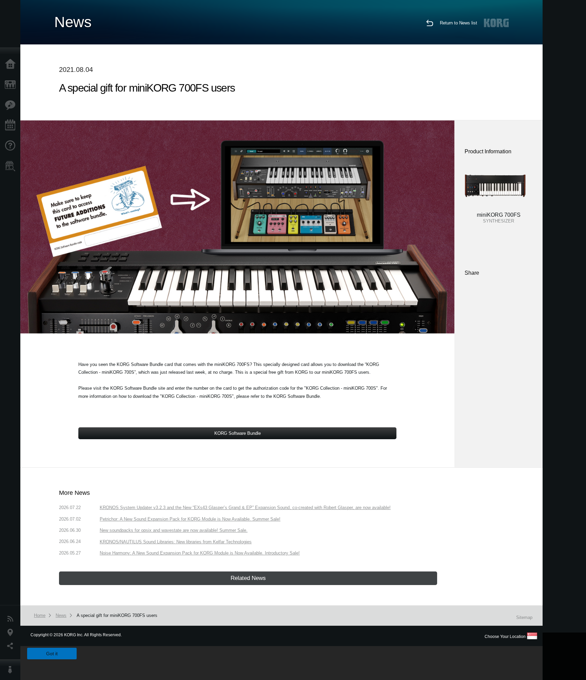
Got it (52, 653)
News (12, 619)
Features (12, 105)
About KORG (12, 670)
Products (12, 85)
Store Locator (12, 166)
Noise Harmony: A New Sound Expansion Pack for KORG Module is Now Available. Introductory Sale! (200, 553)
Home (12, 64)
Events (12, 125)
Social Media (12, 646)
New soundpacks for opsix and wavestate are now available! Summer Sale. (174, 530)
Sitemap (524, 617)
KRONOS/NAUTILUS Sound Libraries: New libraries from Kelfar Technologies (176, 541)
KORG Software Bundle (237, 433)
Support (12, 146)
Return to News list (458, 22)
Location (12, 632)
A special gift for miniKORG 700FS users (117, 615)
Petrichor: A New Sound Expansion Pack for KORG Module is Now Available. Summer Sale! (190, 519)
